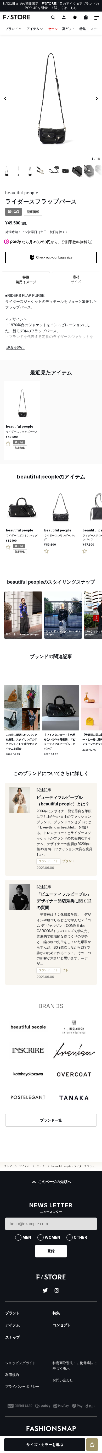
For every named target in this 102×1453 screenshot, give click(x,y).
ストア (8, 1166)
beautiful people (21, 193)
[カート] (86, 17)
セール (53, 29)
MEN (26, 1237)
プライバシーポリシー (22, 1387)
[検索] (53, 17)
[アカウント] (64, 17)
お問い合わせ (63, 1380)
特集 (83, 29)
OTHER (80, 1237)
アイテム (33, 29)
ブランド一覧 (51, 1120)
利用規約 (12, 1375)
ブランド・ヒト (48, 861)
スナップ (12, 1337)
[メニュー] (97, 17)
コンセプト (62, 1325)
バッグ (40, 1166)
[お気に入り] (75, 17)
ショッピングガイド (20, 1363)
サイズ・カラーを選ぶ (44, 1445)
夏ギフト (68, 29)
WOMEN (52, 1237)
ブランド (11, 29)
